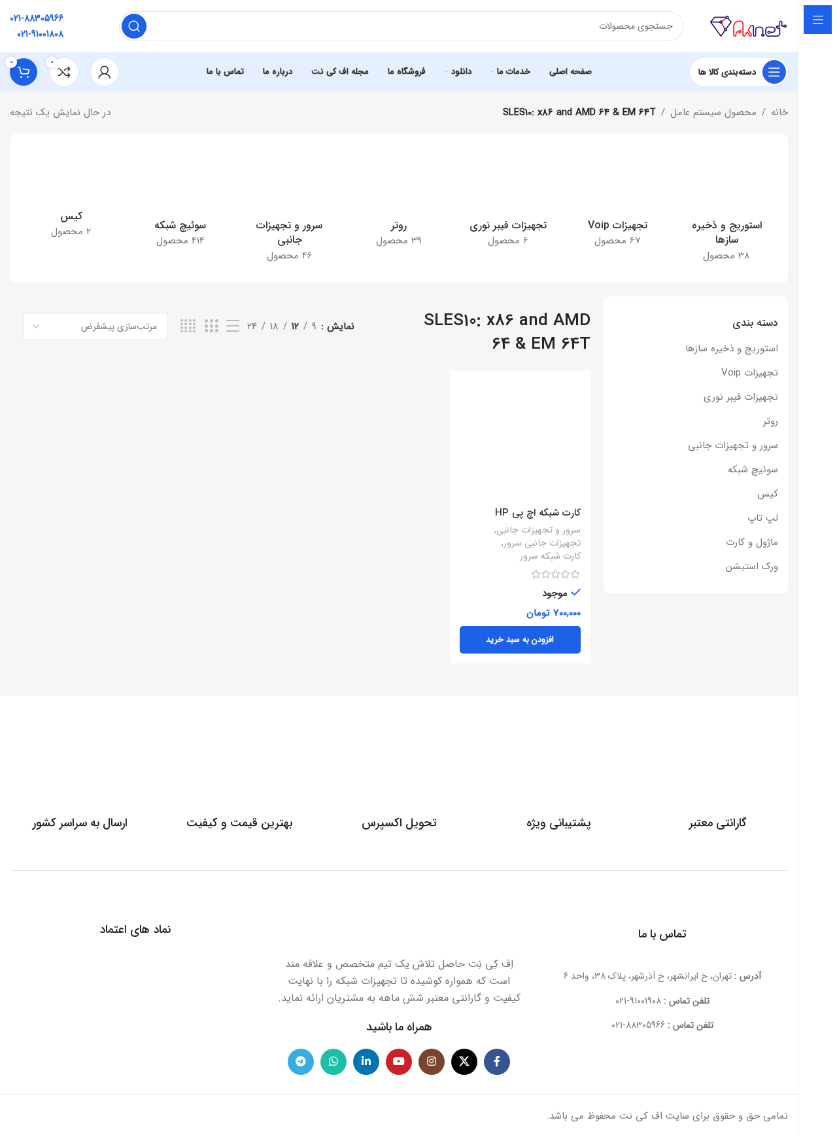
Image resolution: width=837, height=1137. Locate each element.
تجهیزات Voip (749, 373)
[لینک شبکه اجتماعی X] (464, 1062)
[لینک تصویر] (399, 920)
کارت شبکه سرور (550, 556)
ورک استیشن (752, 566)
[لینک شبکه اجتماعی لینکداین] (366, 1062)
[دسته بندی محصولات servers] (289, 208)
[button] (520, 640)
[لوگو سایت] (748, 25)
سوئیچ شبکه (753, 470)
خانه (779, 112)
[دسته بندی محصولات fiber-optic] (508, 201)
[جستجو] (134, 26)
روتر (770, 421)
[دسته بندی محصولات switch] (180, 201)
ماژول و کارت (752, 542)
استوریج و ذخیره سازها (731, 349)
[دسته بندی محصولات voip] (618, 201)
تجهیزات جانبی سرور (542, 543)
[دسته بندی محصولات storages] (727, 208)
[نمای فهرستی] (232, 326)
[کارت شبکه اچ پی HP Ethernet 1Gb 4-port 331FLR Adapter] (520, 440)
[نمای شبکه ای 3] (211, 326)
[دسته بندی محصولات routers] (398, 201)
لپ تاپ (762, 518)
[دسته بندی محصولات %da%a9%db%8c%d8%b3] (71, 196)
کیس (767, 494)
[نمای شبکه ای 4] (188, 326)
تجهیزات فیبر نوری (741, 397)
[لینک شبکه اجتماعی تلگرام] (301, 1062)
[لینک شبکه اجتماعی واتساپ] (333, 1062)
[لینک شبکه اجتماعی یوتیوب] (399, 1062)
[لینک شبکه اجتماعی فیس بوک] (497, 1062)
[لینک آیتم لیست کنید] (663, 1001)
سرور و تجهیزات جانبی (733, 445)
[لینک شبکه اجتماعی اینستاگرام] (431, 1062)
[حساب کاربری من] (104, 72)
